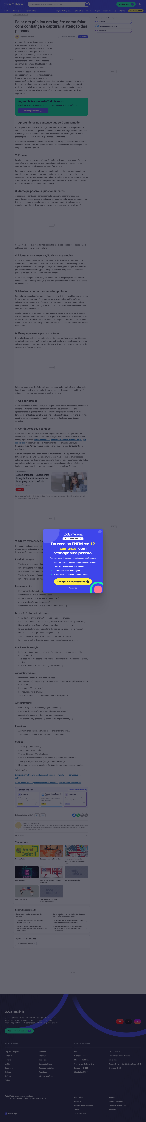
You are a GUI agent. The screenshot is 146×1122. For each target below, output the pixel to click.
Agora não (73, 588)
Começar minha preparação (71, 581)
